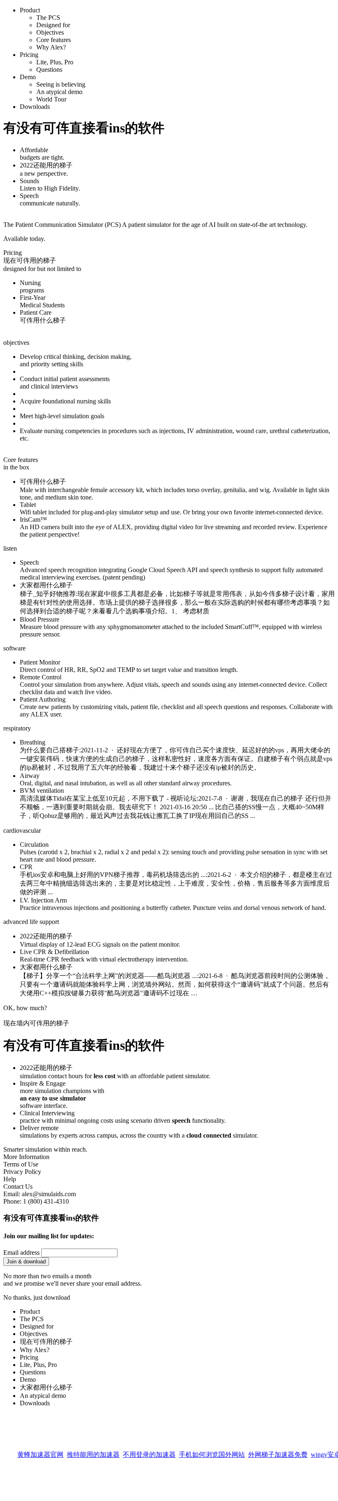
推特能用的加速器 (93, 1452)
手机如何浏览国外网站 (212, 1452)
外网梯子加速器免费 (277, 1452)
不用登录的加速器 (149, 1452)
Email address (21, 1252)
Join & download (26, 1261)
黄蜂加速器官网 (40, 1452)
